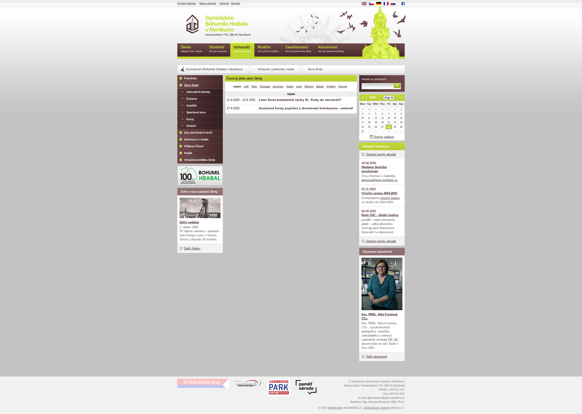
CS (373, 3)
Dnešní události (384, 137)
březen (309, 86)
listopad (265, 86)
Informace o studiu (196, 139)
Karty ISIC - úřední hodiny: (380, 215)
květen (331, 86)
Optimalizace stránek (377, 408)
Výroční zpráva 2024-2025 (379, 193)
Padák (188, 153)
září (246, 86)
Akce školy (191, 85)
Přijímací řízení (193, 146)
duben (320, 86)
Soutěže (191, 105)
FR (387, 3)
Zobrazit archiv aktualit (381, 154)
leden (290, 86)
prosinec (278, 86)
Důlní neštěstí (189, 222)
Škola (191, 48)
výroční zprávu (390, 198)
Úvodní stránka (186, 3)
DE (380, 3)
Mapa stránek (207, 3)
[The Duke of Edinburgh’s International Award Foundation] (248, 384)
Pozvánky (190, 78)
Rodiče (268, 48)
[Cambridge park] (306, 388)
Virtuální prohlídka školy (199, 160)
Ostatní (191, 126)
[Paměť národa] (278, 388)
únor (299, 86)
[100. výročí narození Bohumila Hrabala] (200, 176)
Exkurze (191, 98)
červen (342, 86)
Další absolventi (376, 356)
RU (395, 3)
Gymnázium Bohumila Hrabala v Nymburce (214, 69)
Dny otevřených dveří (198, 132)
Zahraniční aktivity (198, 92)
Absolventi (331, 48)
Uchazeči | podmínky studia (276, 69)
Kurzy (190, 119)
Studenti (218, 48)
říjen (254, 86)
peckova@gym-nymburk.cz (379, 180)
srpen (237, 86)
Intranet (224, 3)
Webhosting (335, 408)
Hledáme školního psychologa (374, 169)
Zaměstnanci (298, 48)
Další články (192, 248)
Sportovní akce (196, 112)
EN (366, 3)
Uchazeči (242, 48)
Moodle (235, 3)
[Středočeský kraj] (203, 383)
